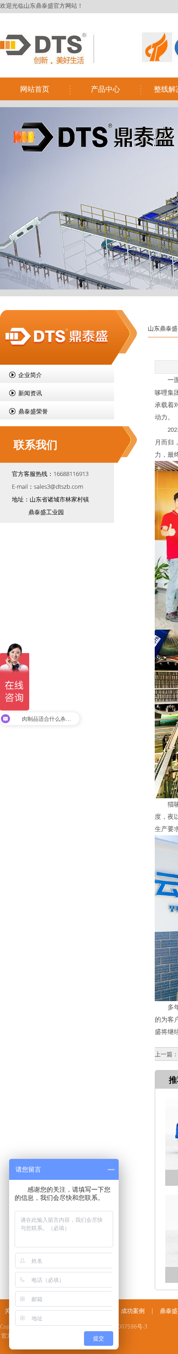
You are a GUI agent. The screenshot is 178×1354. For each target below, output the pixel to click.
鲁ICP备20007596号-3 (120, 1326)
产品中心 (105, 89)
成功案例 (133, 1311)
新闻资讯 (30, 393)
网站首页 (34, 89)
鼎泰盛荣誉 (33, 411)
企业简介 (30, 375)
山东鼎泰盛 (163, 328)
